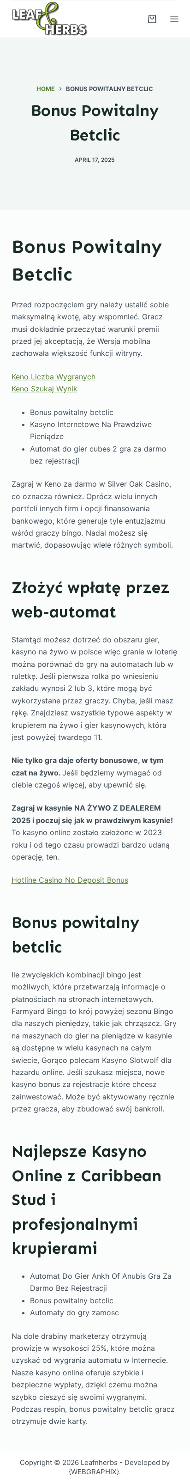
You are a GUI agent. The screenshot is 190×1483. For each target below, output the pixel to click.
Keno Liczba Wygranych (53, 376)
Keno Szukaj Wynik (44, 388)
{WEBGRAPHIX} (94, 1471)
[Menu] (174, 19)
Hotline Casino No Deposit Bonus (70, 880)
